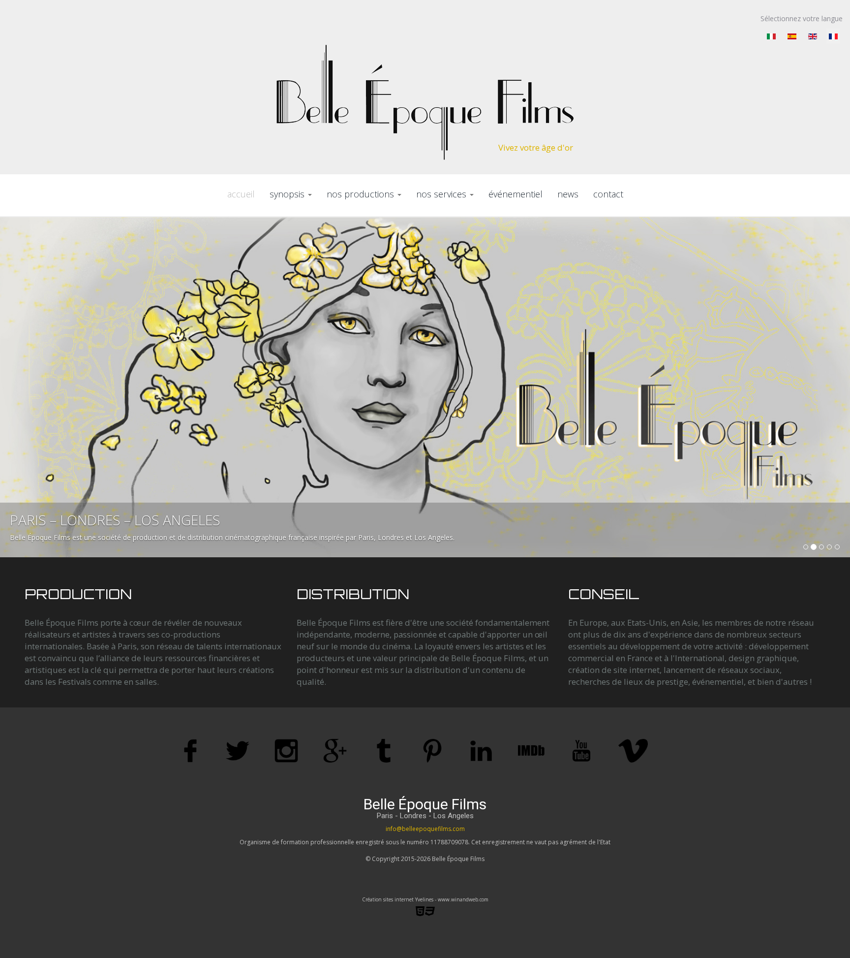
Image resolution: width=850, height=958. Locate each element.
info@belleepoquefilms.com (425, 829)
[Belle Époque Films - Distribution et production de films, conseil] (425, 102)
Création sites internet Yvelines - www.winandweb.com (425, 899)
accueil (241, 194)
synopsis (288, 194)
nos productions (361, 194)
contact (608, 194)
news (567, 194)
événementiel (515, 194)
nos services (442, 194)
